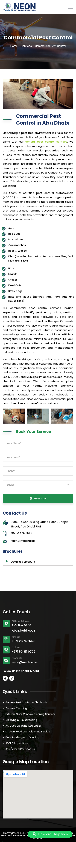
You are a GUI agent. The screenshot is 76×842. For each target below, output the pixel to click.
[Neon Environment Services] (19, 6)
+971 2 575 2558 (21, 533)
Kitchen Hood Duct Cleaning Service (27, 731)
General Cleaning (16, 708)
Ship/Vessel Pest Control (20, 749)
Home (14, 46)
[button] (50, 834)
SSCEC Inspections (16, 743)
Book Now (40, 498)
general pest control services (46, 141)
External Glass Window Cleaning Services (30, 714)
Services (26, 46)
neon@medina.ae (22, 541)
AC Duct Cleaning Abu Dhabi (23, 725)
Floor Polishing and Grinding (22, 737)
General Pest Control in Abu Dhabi (26, 702)
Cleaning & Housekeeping (21, 720)
